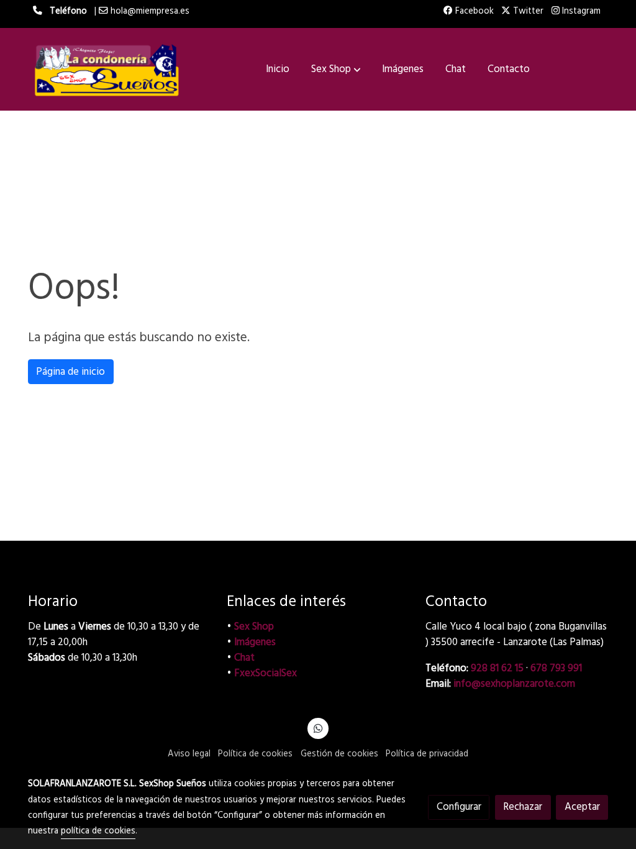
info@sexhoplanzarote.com (514, 684)
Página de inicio (70, 372)
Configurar (459, 807)
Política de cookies (255, 754)
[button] (336, 69)
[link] (107, 69)
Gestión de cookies (339, 754)
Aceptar (582, 807)
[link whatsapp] (318, 727)
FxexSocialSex (265, 673)
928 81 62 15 (497, 668)
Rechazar (522, 807)
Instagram (580, 11)
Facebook (473, 11)
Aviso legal (189, 754)
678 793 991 (556, 668)
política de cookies (98, 831)
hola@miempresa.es (150, 11)
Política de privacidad (427, 754)
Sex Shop (254, 626)
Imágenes (255, 642)
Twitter (527, 11)
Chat (244, 657)
